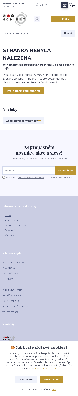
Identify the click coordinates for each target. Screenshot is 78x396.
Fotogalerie (10, 230)
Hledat (68, 33)
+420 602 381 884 (13, 3)
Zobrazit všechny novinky (22, 120)
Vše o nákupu (12, 220)
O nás (8, 215)
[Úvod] (15, 19)
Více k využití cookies (46, 368)
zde (54, 389)
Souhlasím (51, 379)
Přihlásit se (65, 170)
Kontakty (9, 235)
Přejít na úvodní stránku (23, 90)
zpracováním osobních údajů (31, 178)
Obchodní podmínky (15, 225)
